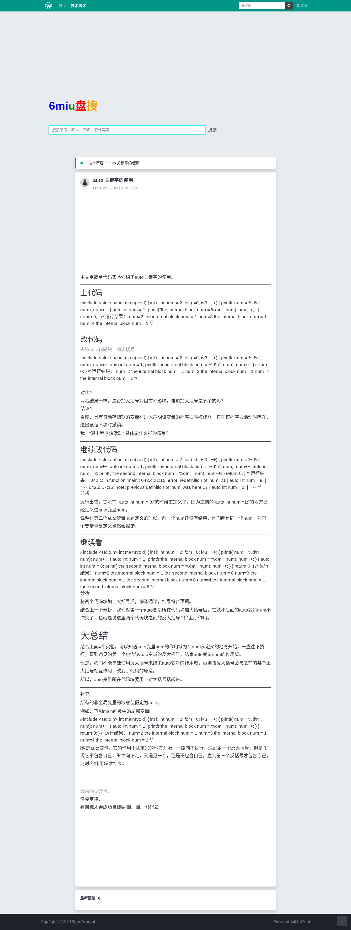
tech (97, 188)
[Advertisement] (175, 48)
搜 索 (212, 130)
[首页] (82, 163)
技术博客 (78, 6)
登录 (303, 6)
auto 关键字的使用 (124, 163)
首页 (62, 6)
